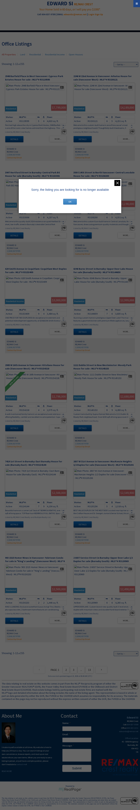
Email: (65, 734)
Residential (35, 54)
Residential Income (55, 54)
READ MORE (7, 771)
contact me (21, 764)
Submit (77, 768)
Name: (65, 723)
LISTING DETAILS (14, 139)
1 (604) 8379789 (13, 154)
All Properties (9, 54)
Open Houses (76, 54)
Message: (67, 745)
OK (70, 201)
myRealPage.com (70, 789)
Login (91, 14)
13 (89, 669)
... (81, 669)
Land (22, 54)
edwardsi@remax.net (75, 14)
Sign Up (99, 14)
